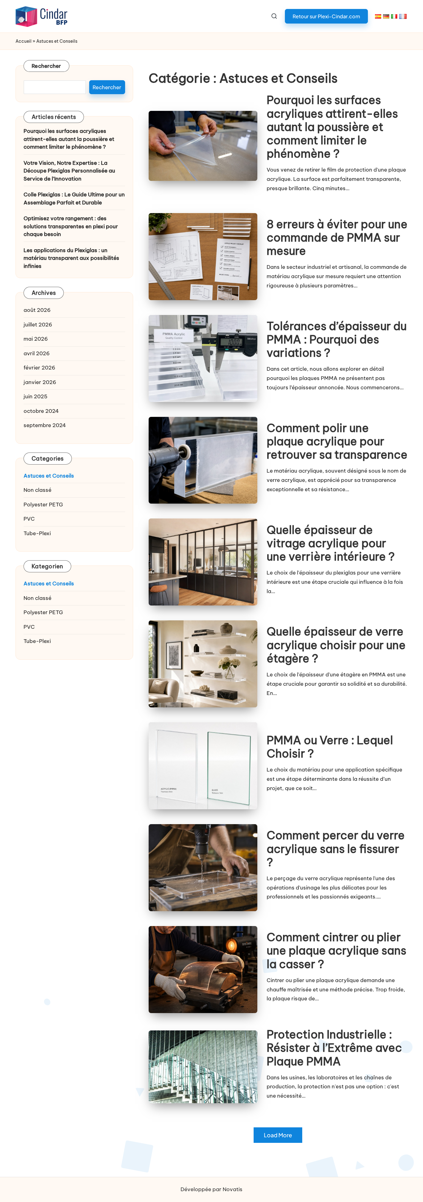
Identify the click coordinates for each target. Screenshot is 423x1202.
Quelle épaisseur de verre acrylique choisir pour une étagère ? (336, 644)
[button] (326, 16)
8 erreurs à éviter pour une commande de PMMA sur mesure (337, 237)
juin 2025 (35, 396)
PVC (29, 519)
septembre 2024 (45, 425)
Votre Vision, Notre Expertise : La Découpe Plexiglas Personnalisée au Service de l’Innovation (69, 171)
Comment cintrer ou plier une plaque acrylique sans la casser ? (336, 950)
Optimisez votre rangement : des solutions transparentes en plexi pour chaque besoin (71, 226)
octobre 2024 (41, 411)
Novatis (232, 1189)
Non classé (37, 490)
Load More (278, 1135)
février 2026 (39, 368)
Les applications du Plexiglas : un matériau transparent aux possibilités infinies (71, 258)
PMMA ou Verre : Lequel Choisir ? (330, 747)
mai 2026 (36, 339)
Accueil (23, 41)
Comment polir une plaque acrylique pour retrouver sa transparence (337, 441)
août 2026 (37, 310)
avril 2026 (37, 353)
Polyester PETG (43, 504)
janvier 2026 (40, 382)
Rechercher (46, 66)
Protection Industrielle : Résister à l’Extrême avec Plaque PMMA (334, 1047)
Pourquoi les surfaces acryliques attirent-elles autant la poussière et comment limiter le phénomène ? (332, 127)
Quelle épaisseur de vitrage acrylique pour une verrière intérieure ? (331, 543)
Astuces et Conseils (49, 475)
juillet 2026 (38, 324)
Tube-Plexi (37, 533)
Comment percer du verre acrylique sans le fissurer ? (336, 848)
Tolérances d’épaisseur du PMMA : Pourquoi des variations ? (337, 339)
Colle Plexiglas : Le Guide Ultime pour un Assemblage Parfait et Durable (74, 198)
